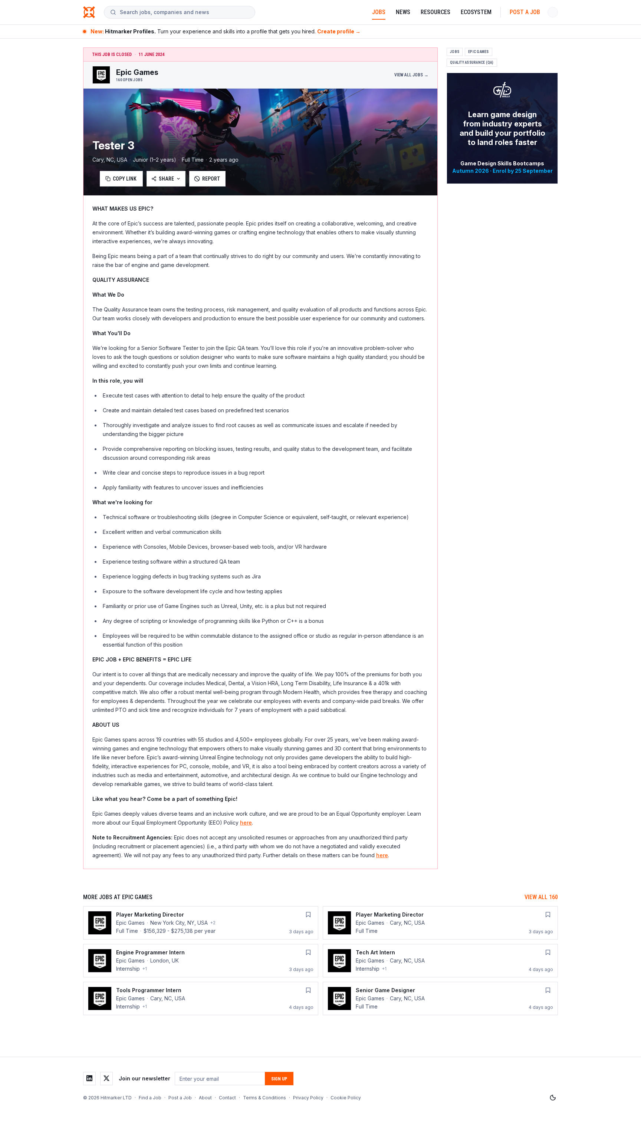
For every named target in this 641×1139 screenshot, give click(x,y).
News (403, 12)
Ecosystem (476, 12)
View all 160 (541, 897)
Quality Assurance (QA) (472, 62)
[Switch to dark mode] (553, 1098)
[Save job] (308, 914)
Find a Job (150, 1097)
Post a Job (525, 12)
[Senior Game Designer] (440, 998)
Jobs (378, 12)
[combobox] (184, 12)
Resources (435, 12)
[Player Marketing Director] (200, 923)
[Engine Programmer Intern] (200, 960)
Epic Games (478, 52)
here (246, 822)
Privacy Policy (308, 1097)
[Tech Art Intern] (440, 960)
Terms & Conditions (264, 1097)
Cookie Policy (346, 1097)
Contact (227, 1097)
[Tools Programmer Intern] (200, 998)
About (205, 1097)
